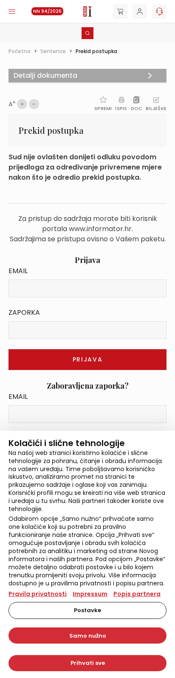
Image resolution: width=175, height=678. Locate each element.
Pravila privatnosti (37, 594)
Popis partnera (137, 594)
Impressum (90, 594)
